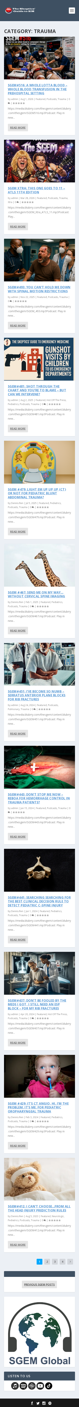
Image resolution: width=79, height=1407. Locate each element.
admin (14, 99)
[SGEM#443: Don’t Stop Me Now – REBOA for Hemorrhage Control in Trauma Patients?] (39, 767)
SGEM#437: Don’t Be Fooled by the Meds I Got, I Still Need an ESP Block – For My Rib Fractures (37, 1004)
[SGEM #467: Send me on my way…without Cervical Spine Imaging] (39, 565)
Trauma (62, 99)
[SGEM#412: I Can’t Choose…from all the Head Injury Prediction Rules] (39, 1179)
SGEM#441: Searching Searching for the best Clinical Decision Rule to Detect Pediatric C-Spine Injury (39, 901)
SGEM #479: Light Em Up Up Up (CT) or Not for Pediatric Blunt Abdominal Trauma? (37, 493)
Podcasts (52, 99)
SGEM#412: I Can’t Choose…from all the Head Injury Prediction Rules (39, 1208)
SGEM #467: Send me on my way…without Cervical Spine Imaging (36, 594)
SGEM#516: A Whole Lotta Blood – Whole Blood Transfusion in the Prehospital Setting (37, 89)
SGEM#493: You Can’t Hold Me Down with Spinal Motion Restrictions (39, 289)
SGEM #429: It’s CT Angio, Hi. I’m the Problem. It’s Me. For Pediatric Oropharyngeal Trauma (38, 1107)
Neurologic (58, 1216)
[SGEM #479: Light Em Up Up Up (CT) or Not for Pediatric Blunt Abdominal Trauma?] (39, 462)
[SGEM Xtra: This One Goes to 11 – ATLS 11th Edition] (39, 161)
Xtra (10, 202)
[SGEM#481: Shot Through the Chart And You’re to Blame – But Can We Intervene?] (39, 359)
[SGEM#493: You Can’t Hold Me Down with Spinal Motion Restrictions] (39, 260)
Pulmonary (14, 709)
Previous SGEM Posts (39, 1284)
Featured (40, 99)
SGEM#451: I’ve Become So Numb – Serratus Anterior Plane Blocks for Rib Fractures (37, 695)
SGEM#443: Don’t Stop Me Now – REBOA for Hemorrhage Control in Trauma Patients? (39, 798)
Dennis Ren (17, 503)
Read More (18, 127)
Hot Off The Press (56, 400)
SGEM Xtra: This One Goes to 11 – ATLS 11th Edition (36, 190)
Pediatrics (13, 404)
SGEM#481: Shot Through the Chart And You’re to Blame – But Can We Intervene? (37, 390)
